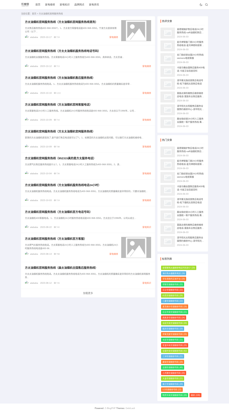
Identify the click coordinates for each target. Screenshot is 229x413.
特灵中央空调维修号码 (174, 395)
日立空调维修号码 (172, 290)
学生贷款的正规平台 (173, 279)
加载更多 (88, 293)
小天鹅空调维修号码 (173, 373)
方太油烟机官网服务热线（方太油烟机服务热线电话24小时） (63, 185)
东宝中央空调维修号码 (174, 345)
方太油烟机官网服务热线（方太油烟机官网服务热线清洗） (61, 22)
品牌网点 (79, 4)
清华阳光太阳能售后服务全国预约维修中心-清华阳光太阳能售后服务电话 (190, 109)
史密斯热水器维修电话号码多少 (178, 268)
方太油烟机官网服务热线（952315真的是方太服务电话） (60, 158)
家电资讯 (94, 4)
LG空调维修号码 (171, 389)
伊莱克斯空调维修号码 (174, 334)
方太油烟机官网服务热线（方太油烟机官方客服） (56, 238)
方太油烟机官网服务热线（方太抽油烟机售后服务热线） (60, 77)
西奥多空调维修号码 (173, 317)
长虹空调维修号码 (172, 340)
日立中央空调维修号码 (174, 312)
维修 (195, 395)
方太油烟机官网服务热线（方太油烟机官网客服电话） (58, 104)
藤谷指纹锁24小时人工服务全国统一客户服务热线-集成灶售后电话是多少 (190, 121)
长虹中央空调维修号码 (174, 323)
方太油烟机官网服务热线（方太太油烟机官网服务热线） (60, 131)
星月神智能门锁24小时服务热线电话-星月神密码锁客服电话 (190, 45)
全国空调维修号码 (172, 367)
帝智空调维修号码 (172, 284)
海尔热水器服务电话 (173, 273)
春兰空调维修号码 (172, 384)
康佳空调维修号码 (172, 362)
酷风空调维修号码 (172, 329)
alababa (34, 37)
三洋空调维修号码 (172, 356)
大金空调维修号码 (172, 378)
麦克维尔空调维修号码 (174, 306)
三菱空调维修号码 (172, 301)
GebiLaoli (130, 408)
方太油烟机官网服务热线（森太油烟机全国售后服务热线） (61, 267)
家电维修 (50, 4)
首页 (37, 4)
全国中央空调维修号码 (174, 351)
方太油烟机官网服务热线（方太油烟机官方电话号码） (58, 212)
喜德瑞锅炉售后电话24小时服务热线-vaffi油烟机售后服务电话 (190, 32)
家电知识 (65, 4)
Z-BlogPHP (110, 408)
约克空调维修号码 (172, 295)
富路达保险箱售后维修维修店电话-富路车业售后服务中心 (190, 96)
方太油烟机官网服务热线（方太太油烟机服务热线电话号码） (63, 51)
